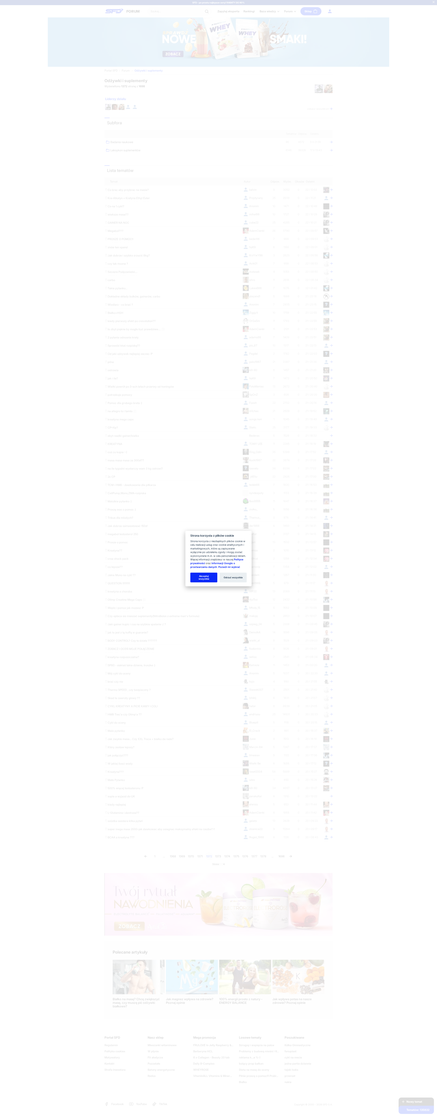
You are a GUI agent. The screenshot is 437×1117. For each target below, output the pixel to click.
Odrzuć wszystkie (233, 577)
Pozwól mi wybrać (229, 566)
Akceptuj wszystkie (204, 577)
